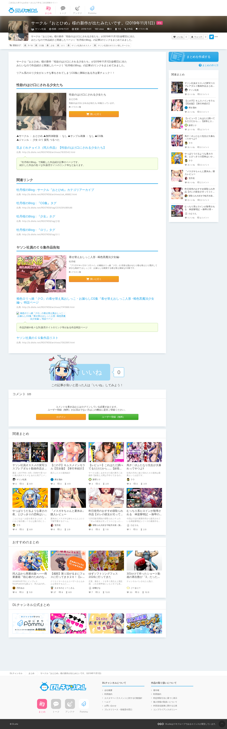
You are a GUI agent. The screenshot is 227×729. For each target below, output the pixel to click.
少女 (53, 45)
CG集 (41, 45)
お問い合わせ (110, 705)
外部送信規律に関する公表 (165, 705)
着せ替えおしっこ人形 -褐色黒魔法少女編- (94, 257)
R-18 (30, 45)
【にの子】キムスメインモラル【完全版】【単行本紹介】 (68, 466)
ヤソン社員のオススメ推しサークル (114, 45)
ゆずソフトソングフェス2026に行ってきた (103, 575)
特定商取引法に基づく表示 (165, 698)
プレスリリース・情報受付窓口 (118, 709)
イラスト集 (143, 29)
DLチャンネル (23, 10)
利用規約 (108, 694)
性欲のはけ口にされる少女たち (87, 94)
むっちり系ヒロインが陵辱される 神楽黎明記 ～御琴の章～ (144, 514)
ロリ (63, 45)
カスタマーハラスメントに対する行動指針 (123, 698)
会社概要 (108, 690)
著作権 (156, 690)
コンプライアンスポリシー (165, 709)
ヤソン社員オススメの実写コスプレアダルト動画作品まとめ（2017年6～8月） (29, 468)
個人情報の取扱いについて (165, 702)
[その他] (216, 37)
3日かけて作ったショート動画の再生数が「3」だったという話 (143, 577)
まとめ (31, 673)
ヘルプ (107, 702)
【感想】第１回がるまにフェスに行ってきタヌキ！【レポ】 (68, 577)
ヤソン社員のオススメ (81, 45)
